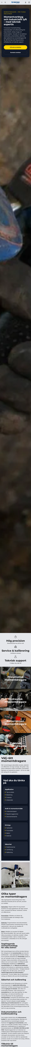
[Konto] (25, 2)
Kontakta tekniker (15, 52)
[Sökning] (5, 2)
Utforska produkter (15, 47)
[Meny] (2, 2)
